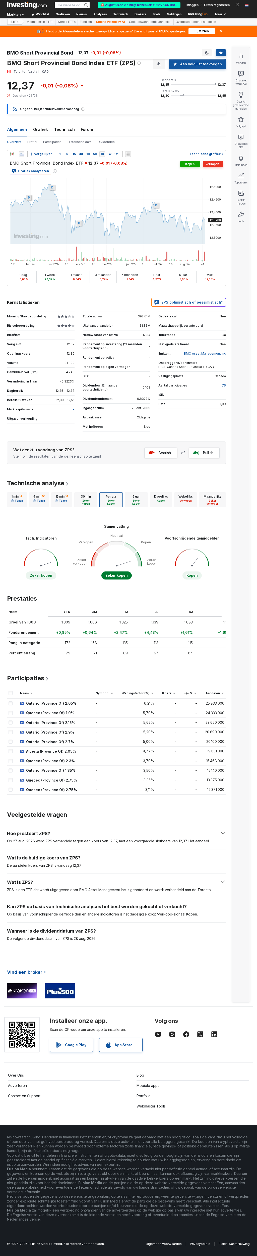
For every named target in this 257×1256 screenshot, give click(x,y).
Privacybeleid (200, 1244)
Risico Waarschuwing (234, 1244)
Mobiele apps (148, 1085)
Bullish (208, 453)
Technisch (64, 129)
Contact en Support (24, 1096)
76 (224, 385)
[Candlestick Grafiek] (12, 154)
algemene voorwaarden (164, 1244)
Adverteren (17, 1085)
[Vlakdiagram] (21, 154)
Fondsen (86, 22)
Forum (87, 129)
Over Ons (16, 1075)
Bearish (165, 453)
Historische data (80, 142)
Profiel (32, 142)
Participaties (52, 142)
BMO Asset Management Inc (205, 353)
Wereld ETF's (66, 22)
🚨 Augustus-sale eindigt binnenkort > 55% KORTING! (139, 5)
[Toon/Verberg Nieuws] (128, 154)
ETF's (15, 22)
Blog (140, 1075)
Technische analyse (35, 483)
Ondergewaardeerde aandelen (150, 22)
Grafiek (40, 129)
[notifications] (237, 4)
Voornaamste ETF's (40, 22)
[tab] (17, 499)
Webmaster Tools (151, 1106)
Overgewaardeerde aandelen (196, 22)
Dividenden (106, 142)
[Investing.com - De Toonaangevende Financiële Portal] (27, 5)
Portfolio (144, 1096)
